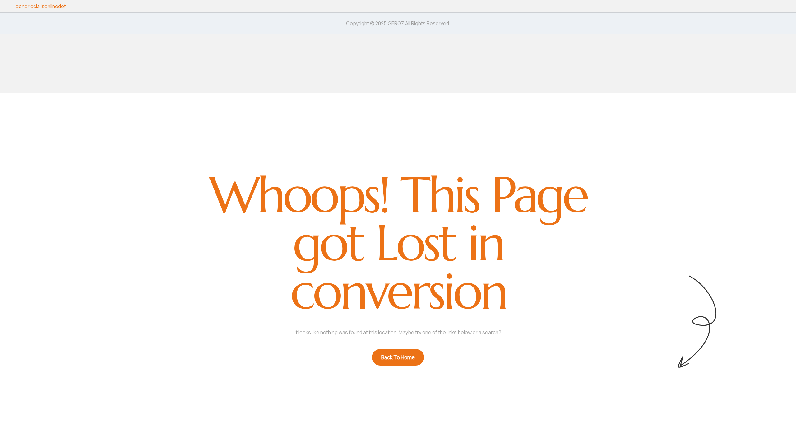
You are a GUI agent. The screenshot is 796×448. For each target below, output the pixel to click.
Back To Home (398, 357)
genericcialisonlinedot (41, 6)
